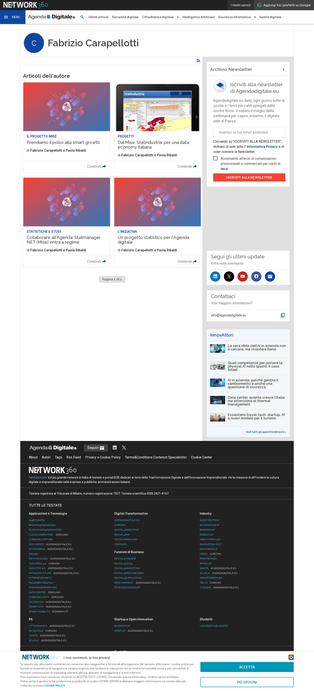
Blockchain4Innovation (45, 529)
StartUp (133, 630)
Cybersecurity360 (41, 539)
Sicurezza (50, 601)
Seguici (93, 448)
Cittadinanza (52, 625)
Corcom (119, 525)
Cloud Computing (48, 534)
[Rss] (198, 60)
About (33, 457)
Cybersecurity (46, 597)
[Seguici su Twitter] (229, 276)
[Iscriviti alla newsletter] (270, 276)
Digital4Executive (126, 529)
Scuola (219, 573)
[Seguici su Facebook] (256, 276)
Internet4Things (40, 577)
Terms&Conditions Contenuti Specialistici (156, 457)
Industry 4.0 (51, 568)
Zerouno (120, 544)
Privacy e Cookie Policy (103, 457)
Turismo (219, 587)
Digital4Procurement (129, 573)
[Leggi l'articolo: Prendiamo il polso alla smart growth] (66, 127)
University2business (214, 625)
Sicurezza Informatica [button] (234, 17)
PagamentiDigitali (41, 582)
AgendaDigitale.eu (127, 520)
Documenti (50, 544)
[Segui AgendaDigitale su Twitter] (124, 448)
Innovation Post (211, 544)
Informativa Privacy (262, 147)
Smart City (50, 606)
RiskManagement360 (43, 587)
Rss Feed (73, 457)
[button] (13, 17)
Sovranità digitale (125, 17)
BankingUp (207, 529)
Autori (46, 457)
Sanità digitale (270, 17)
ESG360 (33, 553)
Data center (44, 592)
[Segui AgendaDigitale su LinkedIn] (114, 448)
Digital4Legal (123, 563)
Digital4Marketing (127, 568)
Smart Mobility (48, 611)
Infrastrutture (54, 573)
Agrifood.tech (209, 520)
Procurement (137, 582)
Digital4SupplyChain (128, 577)
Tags (58, 457)
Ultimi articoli (98, 17)
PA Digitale (43, 630)
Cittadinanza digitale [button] (158, 17)
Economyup (122, 625)
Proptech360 (208, 558)
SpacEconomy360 (211, 577)
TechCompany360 (125, 539)
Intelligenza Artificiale (198, 17)
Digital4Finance (125, 558)
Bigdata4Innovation (42, 525)
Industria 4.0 (44, 563)
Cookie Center (201, 457)
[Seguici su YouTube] (243, 276)
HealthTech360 (210, 539)
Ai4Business (37, 520)
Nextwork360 (38, 477)
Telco (210, 582)
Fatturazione (52, 558)
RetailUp (205, 563)
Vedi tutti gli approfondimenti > (266, 431)
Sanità (218, 568)
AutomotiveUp (209, 525)
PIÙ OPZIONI (247, 682)
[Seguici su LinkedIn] (215, 276)
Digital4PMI (121, 534)
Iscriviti (249, 177)
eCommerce (51, 549)
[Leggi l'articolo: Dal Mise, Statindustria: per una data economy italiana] (157, 127)
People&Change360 (127, 587)
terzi (224, 169)
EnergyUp (206, 534)
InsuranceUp (209, 549)
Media (210, 553)
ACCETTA (247, 667)
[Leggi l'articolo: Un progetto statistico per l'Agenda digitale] (157, 222)
